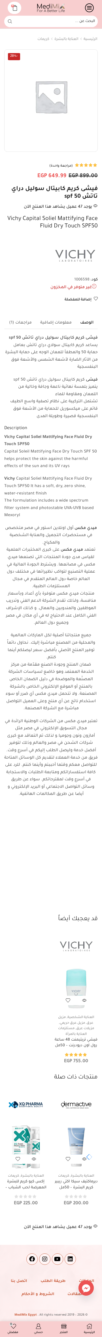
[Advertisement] (51, 860)
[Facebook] (32, 1259)
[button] (88, 1157)
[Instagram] (44, 1259)
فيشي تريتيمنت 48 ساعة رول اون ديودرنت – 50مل (76, 1043)
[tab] (87, 323)
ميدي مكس (86, 528)
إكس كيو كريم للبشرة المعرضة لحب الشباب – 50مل (25, 1187)
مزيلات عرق (85, 1029)
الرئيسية (90, 39)
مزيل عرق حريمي (72, 1023)
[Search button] (10, 21)
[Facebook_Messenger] (86, 1288)
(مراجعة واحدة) (61, 166)
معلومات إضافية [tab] (56, 323)
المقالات (75, 1294)
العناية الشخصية (80, 1017)
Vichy (9, 479)
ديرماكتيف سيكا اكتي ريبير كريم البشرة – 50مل (76, 1184)
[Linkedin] (70, 1259)
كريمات (43, 39)
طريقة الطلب (53, 1281)
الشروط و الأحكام (38, 1294)
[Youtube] (57, 1259)
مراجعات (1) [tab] (20, 323)
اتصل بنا (19, 1281)
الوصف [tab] (87, 323)
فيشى (92, 380)
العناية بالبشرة (66, 39)
